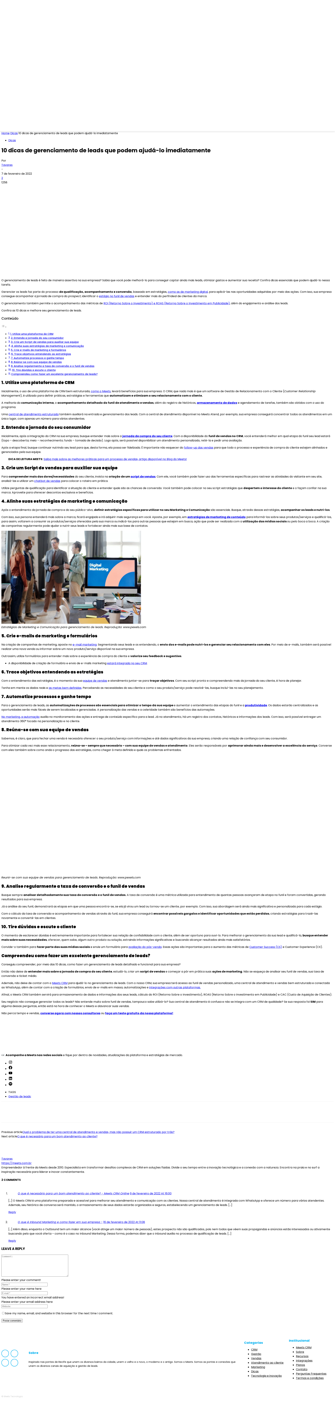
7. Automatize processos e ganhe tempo (37, 358)
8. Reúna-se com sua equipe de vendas (36, 362)
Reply (12, 1212)
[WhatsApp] (45, 188)
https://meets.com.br (16, 1163)
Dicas (14, 133)
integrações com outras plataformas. (175, 987)
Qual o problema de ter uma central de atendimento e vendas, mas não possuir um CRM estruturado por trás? (98, 1132)
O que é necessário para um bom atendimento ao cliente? (57, 1136)
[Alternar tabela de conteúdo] (4, 327)
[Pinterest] (32, 188)
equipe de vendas (95, 681)
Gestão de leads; (19, 1096)
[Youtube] (38, 126)
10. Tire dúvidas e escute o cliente (34, 370)
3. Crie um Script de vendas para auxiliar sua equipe (45, 342)
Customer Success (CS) (265, 947)
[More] (58, 188)
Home (5, 133)
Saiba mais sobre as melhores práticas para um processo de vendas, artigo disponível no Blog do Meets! (115, 459)
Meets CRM (60, 983)
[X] (19, 188)
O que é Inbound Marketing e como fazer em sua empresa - (60, 1222)
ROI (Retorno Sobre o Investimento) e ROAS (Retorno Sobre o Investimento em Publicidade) (166, 303)
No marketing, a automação (20, 717)
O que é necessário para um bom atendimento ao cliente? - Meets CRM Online (73, 1193)
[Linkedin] (28, 126)
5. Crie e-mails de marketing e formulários (38, 350)
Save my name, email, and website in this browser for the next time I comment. (59, 1313)
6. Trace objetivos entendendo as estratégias (41, 354)
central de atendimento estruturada (34, 414)
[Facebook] (10, 126)
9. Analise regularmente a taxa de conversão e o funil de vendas (52, 366)
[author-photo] (9, 1154)
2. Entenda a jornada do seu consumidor (37, 338)
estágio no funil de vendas (116, 296)
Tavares (7, 165)
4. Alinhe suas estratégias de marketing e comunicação (47, 346)
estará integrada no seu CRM (127, 663)
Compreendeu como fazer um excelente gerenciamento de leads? (54, 374)
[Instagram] (19, 126)
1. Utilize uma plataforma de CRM (31, 334)
